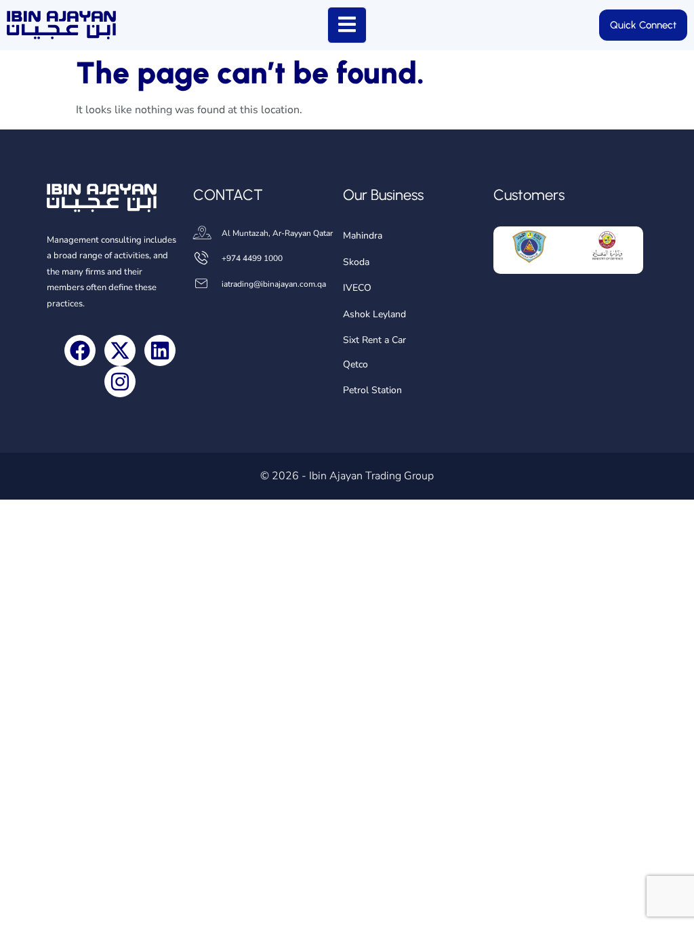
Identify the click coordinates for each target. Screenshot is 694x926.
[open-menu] (347, 25)
